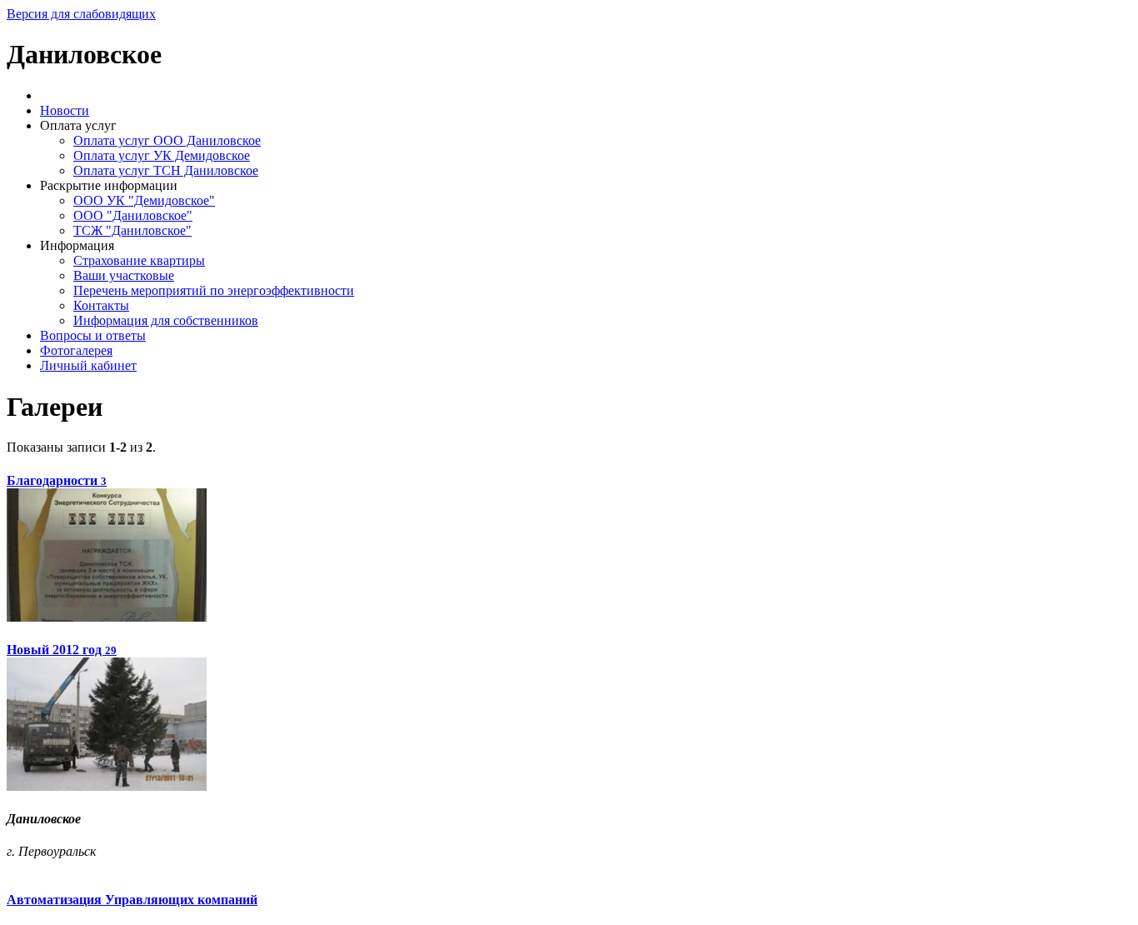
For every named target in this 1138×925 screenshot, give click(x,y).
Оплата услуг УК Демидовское (161, 155)
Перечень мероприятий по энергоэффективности (213, 290)
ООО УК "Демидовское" (144, 200)
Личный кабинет (88, 365)
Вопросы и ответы (93, 335)
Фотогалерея (76, 350)
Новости (64, 110)
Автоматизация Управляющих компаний (132, 899)
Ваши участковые (123, 275)
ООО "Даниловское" (132, 215)
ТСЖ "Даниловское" (132, 230)
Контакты (101, 305)
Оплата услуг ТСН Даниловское (165, 170)
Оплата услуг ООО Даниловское (167, 140)
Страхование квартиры (139, 260)
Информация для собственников (165, 320)
